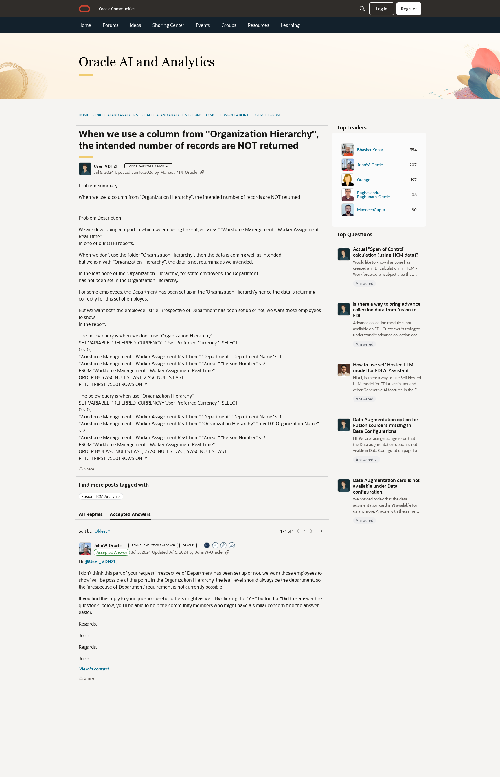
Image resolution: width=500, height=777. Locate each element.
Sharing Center (168, 25)
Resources (258, 25)
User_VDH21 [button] (105, 166)
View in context (94, 669)
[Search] (362, 8)
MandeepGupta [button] (371, 210)
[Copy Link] (201, 172)
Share (86, 469)
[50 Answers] (215, 545)
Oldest (101, 531)
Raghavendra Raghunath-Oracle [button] (373, 195)
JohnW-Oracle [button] (108, 545)
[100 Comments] (223, 545)
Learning (290, 25)
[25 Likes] (232, 545)
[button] (85, 168)
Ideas (135, 25)
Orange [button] (363, 180)
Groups (228, 25)
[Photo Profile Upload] (207, 545)
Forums (110, 25)
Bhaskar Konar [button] (370, 150)
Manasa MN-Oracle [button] (178, 172)
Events (203, 25)
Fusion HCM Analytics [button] (101, 496)
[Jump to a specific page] (320, 531)
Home (84, 25)
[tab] (90, 514)
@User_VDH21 (99, 561)
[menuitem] (117, 8)
